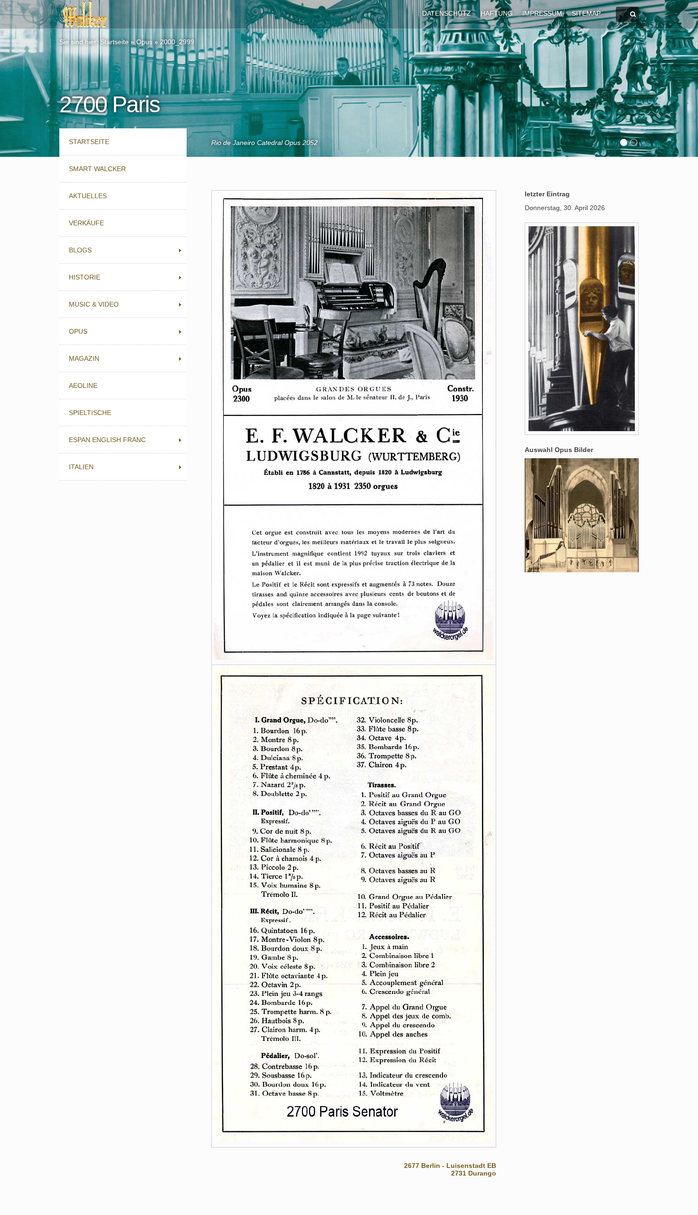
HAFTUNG (497, 13)
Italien (81, 467)
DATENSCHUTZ (446, 13)
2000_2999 (177, 42)
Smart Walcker (97, 169)
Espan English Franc (107, 440)
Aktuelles (88, 196)
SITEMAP (586, 13)
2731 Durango (473, 1173)
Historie (84, 277)
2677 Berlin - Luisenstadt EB (450, 1165)
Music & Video (94, 304)
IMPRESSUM (542, 13)
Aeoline (83, 385)
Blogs (80, 250)
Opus (144, 42)
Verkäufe (86, 223)
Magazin (84, 358)
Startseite (114, 42)
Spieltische (90, 412)
